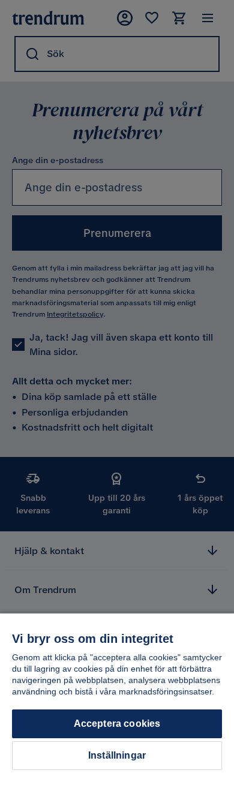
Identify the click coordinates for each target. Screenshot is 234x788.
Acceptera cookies (117, 723)
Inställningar (117, 755)
